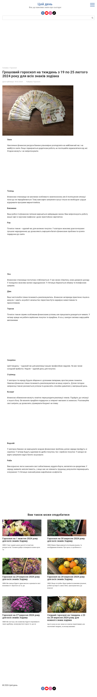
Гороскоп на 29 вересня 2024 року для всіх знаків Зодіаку (21, 578)
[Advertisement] (48, 43)
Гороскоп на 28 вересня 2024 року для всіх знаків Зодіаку (66, 578)
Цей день (45, 4)
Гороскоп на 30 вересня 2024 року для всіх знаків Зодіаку (66, 539)
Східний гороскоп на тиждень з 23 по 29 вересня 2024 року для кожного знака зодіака (66, 617)
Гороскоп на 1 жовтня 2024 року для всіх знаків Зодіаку (20, 539)
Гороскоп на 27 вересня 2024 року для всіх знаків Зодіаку (21, 616)
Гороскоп (36, 82)
